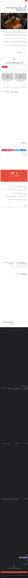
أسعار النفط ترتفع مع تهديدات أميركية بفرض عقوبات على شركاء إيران (14, 189)
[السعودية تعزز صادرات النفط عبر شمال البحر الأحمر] (24, 194)
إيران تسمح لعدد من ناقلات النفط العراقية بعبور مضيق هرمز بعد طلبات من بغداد (7, 322)
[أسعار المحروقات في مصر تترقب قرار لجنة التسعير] (23, 525)
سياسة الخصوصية (8, 575)
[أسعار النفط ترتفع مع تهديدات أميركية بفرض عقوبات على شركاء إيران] (24, 190)
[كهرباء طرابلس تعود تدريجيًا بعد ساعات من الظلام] (5, 470)
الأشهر (23, 183)
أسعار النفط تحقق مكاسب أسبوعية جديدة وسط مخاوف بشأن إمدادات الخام (14, 196)
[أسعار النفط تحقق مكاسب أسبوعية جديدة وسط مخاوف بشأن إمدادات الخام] (24, 197)
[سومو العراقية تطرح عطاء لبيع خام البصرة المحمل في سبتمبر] (20, 234)
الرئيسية (25, 4)
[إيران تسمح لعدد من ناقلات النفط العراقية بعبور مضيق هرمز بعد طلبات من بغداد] (7, 293)
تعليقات (5, 183)
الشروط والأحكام (4, 575)
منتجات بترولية (22, 4)
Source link (24, 48)
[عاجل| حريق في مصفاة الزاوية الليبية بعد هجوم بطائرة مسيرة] (5, 525)
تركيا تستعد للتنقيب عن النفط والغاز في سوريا (5, 92)
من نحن (14, 575)
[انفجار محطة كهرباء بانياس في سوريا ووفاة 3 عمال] (14, 445)
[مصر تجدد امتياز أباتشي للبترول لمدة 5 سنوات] (23, 470)
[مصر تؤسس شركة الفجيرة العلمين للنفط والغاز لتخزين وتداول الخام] (14, 89)
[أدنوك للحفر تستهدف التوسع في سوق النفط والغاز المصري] (22, 114)
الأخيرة (14, 183)
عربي (19, 4)
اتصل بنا (1, 575)
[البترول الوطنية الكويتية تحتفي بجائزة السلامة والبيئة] (24, 187)
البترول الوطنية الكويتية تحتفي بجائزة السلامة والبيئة (16, 186)
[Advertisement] (14, 162)
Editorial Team (19, 11)
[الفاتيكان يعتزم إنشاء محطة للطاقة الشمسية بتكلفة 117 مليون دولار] (24, 200)
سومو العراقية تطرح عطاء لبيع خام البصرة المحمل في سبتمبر (21, 263)
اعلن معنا (12, 575)
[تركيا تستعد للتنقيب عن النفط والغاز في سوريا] (5, 89)
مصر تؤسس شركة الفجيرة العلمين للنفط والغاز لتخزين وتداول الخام (14, 92)
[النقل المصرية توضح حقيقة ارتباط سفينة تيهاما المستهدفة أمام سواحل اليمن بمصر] (14, 500)
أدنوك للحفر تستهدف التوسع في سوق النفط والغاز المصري (23, 142)
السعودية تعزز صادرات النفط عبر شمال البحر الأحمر (8, 263)
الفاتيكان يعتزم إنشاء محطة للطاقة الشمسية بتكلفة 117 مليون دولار (15, 199)
